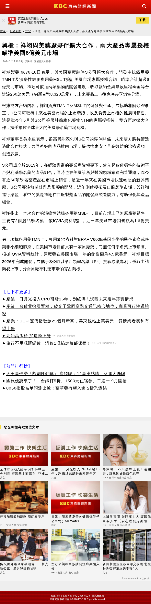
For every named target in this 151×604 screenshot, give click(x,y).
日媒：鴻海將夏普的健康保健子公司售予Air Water (75, 519)
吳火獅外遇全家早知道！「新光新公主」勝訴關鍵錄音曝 (24, 566)
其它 (28, 31)
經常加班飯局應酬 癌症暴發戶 (22, 516)
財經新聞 (15, 31)
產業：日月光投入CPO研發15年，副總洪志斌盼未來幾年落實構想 (69, 299)
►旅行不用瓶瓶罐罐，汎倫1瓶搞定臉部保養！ (46, 343)
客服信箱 (55, 595)
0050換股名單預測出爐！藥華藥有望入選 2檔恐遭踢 (56, 388)
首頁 (3, 31)
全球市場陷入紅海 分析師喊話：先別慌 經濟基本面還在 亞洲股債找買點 (24, 472)
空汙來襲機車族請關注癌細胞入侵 (75, 566)
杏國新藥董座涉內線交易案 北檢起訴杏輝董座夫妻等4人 (127, 566)
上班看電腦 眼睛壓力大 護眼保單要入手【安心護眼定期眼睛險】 (127, 519)
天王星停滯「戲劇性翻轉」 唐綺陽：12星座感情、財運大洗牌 (65, 373)
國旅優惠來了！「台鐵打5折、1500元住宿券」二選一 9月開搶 (66, 381)
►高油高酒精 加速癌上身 (26, 335)
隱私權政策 (98, 595)
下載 (142, 20)
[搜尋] (143, 9)
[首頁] (75, 5)
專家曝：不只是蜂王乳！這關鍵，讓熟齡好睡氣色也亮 (127, 471)
